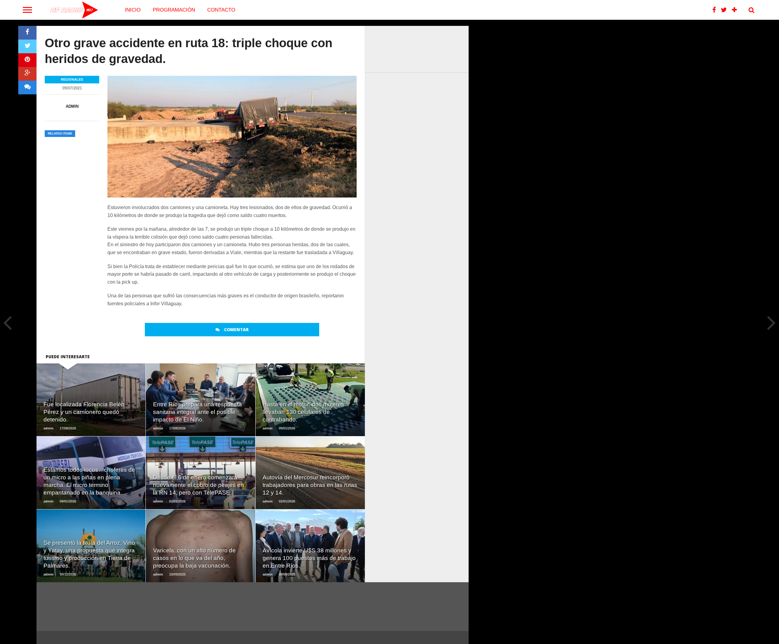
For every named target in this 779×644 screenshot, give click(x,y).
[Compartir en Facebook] (27, 33)
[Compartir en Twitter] (27, 46)
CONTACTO (221, 10)
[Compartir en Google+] (27, 74)
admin (72, 106)
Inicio (133, 10)
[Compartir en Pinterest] (27, 60)
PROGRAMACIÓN (174, 10)
